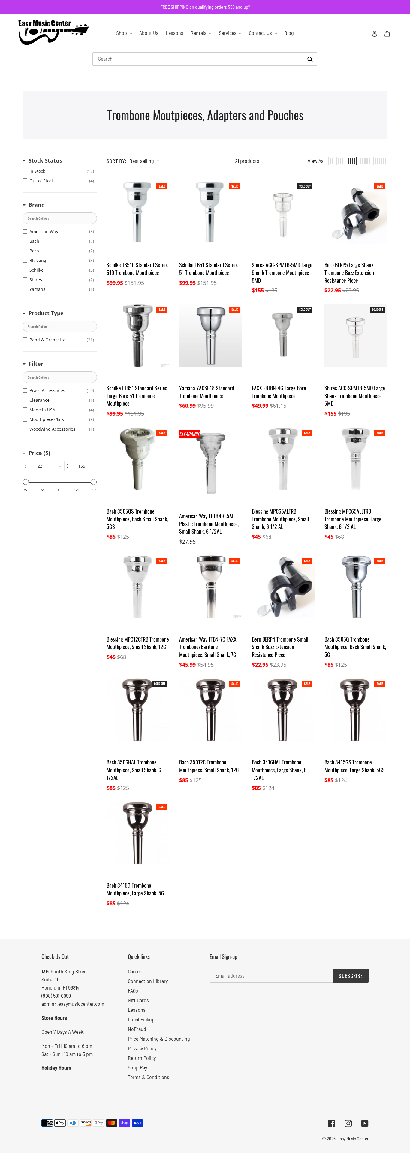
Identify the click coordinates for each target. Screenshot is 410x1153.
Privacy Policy (142, 1048)
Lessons (137, 1009)
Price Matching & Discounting (159, 1038)
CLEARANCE (189, 434)
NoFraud (137, 1029)
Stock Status (45, 160)
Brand (37, 204)
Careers (136, 971)
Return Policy (142, 1057)
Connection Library (148, 981)
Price (39, 452)
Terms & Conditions (148, 1077)
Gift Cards (138, 1000)
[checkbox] (58, 171)
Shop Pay (137, 1067)
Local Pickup (141, 1019)
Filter (36, 363)
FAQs (133, 990)
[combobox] (204, 59)
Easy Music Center (353, 1138)
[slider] (26, 482)
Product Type (46, 313)
